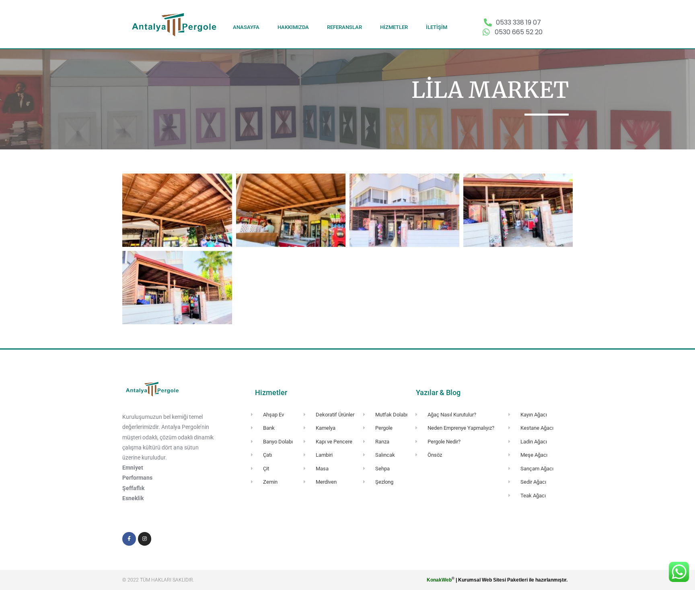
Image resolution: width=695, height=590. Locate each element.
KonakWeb (439, 580)
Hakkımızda (293, 27)
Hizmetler (394, 27)
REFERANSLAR (344, 27)
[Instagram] (145, 539)
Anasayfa (246, 27)
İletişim (436, 27)
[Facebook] (129, 539)
